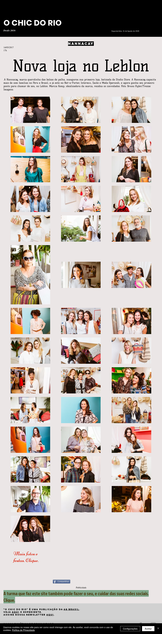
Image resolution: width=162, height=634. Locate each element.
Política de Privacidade (23, 630)
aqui (15, 612)
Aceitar (148, 628)
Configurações (130, 628)
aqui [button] (50, 614)
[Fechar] (158, 628)
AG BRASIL (71, 609)
